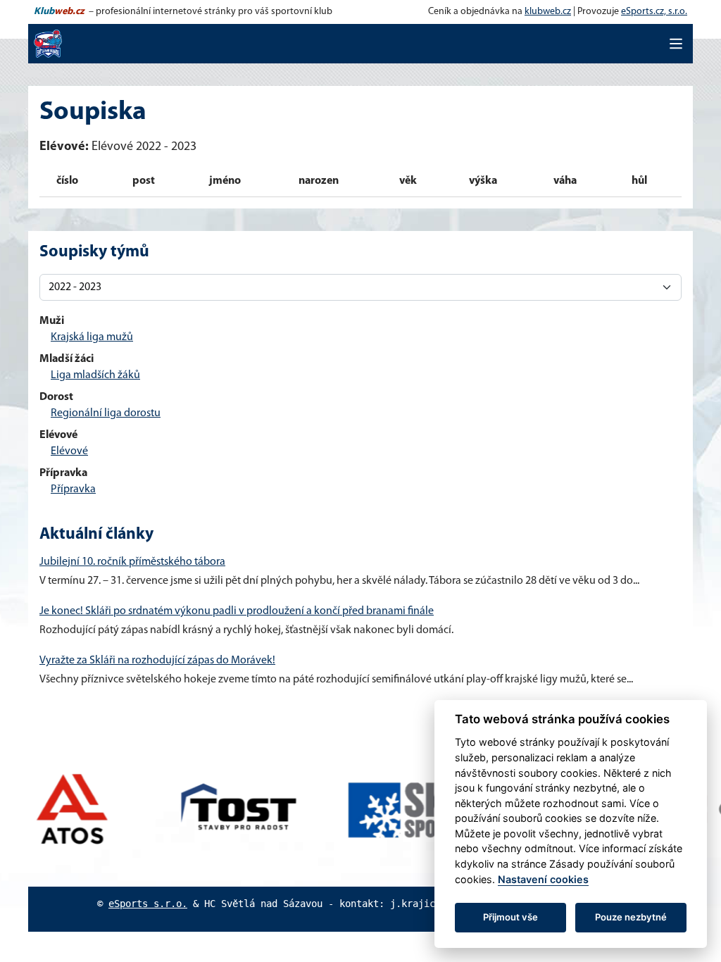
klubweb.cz (548, 11)
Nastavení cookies (543, 879)
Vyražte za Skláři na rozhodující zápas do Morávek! (157, 660)
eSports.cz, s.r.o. (654, 11)
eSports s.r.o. (147, 903)
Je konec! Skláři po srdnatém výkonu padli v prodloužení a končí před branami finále (236, 611)
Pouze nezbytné (631, 917)
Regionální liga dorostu (106, 413)
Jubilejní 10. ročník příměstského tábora (132, 562)
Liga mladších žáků (95, 375)
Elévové (69, 451)
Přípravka (73, 489)
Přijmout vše (510, 917)
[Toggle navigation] (676, 43)
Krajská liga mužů (92, 337)
